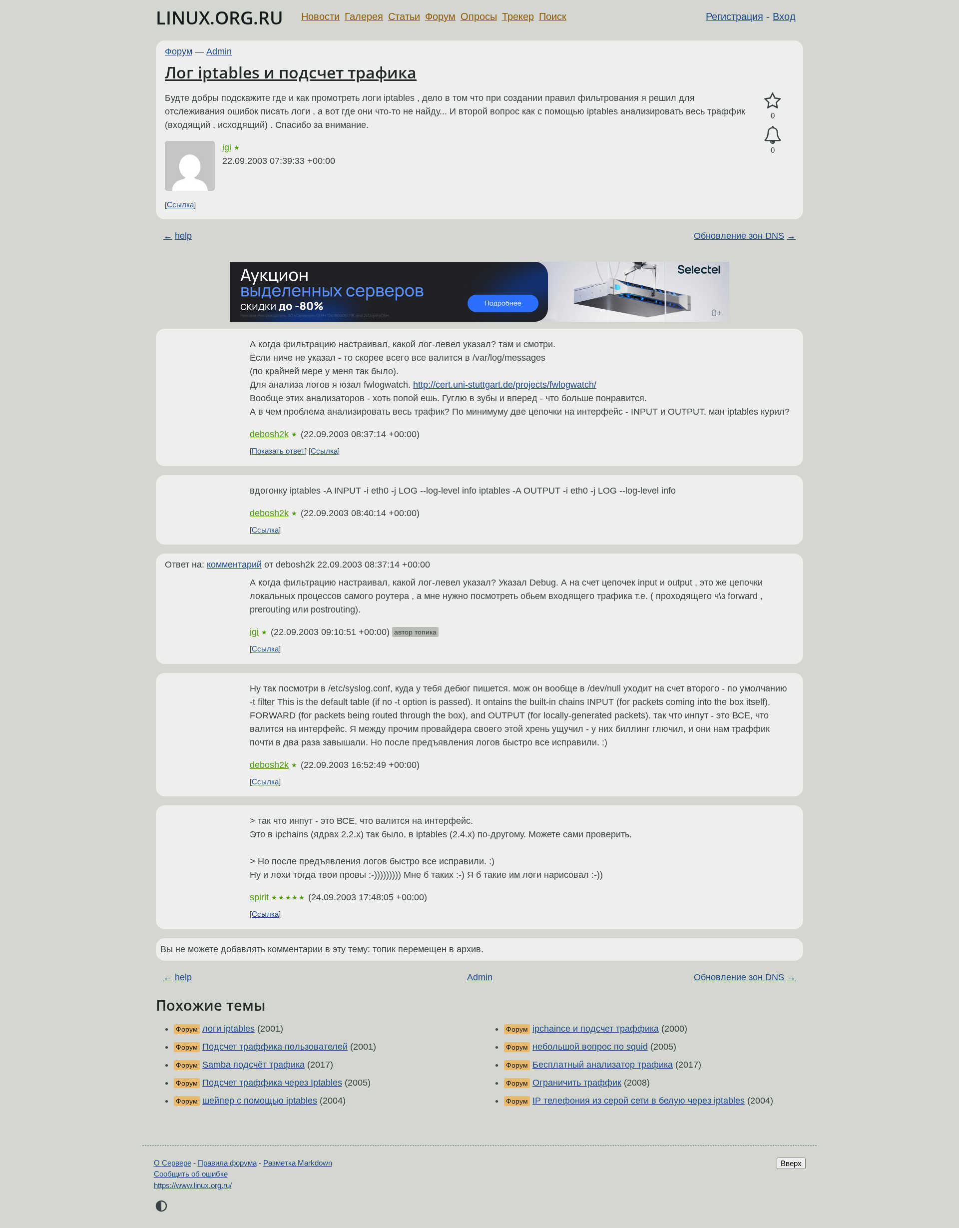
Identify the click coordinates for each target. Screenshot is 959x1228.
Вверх (791, 1163)
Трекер (518, 16)
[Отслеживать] (772, 135)
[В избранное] (772, 101)
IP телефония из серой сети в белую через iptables (638, 1101)
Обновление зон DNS (739, 236)
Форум (440, 16)
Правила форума (227, 1163)
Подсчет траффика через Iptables (272, 1083)
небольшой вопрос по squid (590, 1047)
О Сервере (172, 1163)
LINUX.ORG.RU (219, 17)
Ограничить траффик (576, 1083)
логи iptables (228, 1029)
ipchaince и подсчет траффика (595, 1029)
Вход (784, 16)
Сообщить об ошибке (191, 1174)
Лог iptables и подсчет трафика (291, 72)
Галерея (364, 16)
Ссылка (180, 204)
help (183, 236)
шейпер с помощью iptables (259, 1101)
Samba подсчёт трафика (253, 1065)
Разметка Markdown (297, 1163)
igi (226, 147)
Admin (219, 51)
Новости (320, 16)
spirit (259, 897)
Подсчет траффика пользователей (275, 1047)
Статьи (404, 16)
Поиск (552, 16)
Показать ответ (278, 451)
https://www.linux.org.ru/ (193, 1185)
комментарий (234, 565)
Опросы (479, 16)
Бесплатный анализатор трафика (602, 1065)
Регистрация (734, 16)
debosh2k (269, 434)
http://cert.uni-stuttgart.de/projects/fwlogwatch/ (504, 385)
